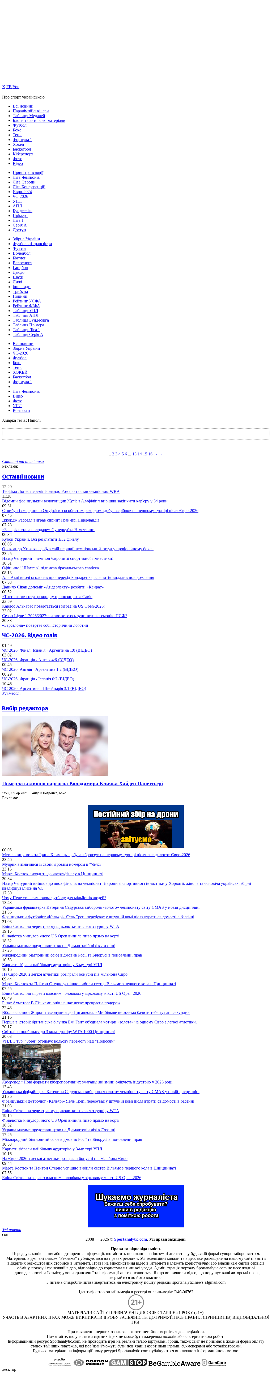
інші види (22, 286)
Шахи (18, 277)
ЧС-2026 (20, 196)
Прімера (20, 215)
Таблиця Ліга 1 (26, 329)
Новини (20, 296)
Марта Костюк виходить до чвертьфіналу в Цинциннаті (52, 874)
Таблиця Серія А (28, 334)
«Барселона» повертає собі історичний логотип (45, 625)
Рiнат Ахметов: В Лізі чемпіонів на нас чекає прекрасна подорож (61, 1003)
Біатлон (20, 258)
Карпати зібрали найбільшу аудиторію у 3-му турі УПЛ (52, 964)
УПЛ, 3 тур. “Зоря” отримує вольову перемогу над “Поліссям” (58, 1041)
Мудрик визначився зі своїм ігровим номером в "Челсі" (52, 864)
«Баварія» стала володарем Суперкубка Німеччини (48, 529)
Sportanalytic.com (130, 1239)
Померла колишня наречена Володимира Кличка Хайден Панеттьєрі (82, 783)
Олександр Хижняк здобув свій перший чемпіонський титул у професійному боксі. (78, 549)
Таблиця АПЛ (26, 315)
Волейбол (22, 253)
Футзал (19, 248)
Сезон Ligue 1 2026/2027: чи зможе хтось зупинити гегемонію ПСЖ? (64, 615)
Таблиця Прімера (28, 325)
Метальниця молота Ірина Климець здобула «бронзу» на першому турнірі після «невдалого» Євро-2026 (96, 854)
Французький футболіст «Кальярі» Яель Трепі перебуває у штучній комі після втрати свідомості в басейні (98, 917)
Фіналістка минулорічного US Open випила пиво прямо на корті (60, 936)
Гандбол (20, 267)
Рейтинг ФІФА (26, 306)
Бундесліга (22, 210)
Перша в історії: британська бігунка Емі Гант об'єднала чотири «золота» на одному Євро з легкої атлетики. (99, 1022)
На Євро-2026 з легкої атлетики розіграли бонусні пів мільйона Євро (65, 974)
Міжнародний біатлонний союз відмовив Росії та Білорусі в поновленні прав (72, 955)
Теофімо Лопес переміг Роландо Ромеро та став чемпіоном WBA (61, 491)
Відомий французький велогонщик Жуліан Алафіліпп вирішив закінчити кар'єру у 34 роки (85, 501)
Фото (17, 158)
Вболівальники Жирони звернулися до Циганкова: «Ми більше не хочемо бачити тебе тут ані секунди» (96, 1012)
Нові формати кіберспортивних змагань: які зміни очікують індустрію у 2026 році (87, 1082)
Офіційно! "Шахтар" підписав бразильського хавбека (50, 568)
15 (145, 454)
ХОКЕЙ (20, 372)
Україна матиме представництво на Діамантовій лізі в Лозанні (58, 945)
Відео (18, 163)
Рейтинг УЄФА (27, 301)
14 (140, 454)
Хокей (18, 144)
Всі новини (23, 106)
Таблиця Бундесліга (31, 320)
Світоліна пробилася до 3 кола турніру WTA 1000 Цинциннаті (58, 1031)
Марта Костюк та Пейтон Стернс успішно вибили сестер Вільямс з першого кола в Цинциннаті (89, 984)
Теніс (17, 135)
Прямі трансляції (28, 172)
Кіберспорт (23, 154)
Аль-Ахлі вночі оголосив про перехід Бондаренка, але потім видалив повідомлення (78, 577)
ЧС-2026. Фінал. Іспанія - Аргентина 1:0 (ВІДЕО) (47, 650)
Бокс (17, 130)
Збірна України (26, 239)
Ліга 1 (18, 220)
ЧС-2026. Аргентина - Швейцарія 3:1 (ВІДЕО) (44, 688)
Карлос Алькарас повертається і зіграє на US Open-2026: (53, 606)
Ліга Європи (24, 182)
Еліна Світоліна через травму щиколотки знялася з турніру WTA (60, 926)
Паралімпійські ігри (31, 111)
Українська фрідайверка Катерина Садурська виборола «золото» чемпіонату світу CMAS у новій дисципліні (100, 907)
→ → (158, 454)
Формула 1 (22, 139)
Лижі (17, 282)
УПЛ (17, 201)
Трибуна (20, 291)
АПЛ (17, 206)
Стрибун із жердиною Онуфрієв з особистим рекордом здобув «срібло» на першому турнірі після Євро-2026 (100, 510)
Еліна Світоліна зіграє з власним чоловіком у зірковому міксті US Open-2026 (71, 993)
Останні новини (23, 476)
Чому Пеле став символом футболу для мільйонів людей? (54, 897)
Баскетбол (22, 149)
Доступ (19, 230)
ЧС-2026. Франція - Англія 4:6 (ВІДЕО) (38, 660)
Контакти (21, 410)
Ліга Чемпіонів (26, 177)
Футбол (20, 125)
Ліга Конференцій (29, 187)
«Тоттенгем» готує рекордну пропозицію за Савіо (47, 596)
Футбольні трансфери (32, 243)
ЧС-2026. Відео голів (29, 635)
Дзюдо (18, 272)
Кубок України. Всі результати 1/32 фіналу (40, 539)
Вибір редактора (25, 708)
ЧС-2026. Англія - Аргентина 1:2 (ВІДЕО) (40, 669)
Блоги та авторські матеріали (39, 120)
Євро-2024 (22, 191)
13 (134, 454)
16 (150, 454)
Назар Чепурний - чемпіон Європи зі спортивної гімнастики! (57, 558)
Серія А (20, 225)
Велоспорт (22, 263)
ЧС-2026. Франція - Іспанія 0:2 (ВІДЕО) (38, 679)
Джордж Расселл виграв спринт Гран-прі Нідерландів (51, 520)
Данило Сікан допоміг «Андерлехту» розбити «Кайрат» (53, 587)
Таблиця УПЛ (25, 310)
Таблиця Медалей (29, 115)
